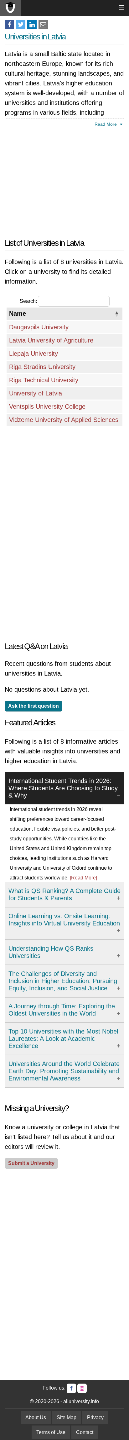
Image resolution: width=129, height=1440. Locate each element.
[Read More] (83, 877)
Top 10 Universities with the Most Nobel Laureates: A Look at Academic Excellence (63, 1038)
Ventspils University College (47, 406)
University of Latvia (35, 393)
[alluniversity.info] (10, 8)
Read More (106, 124)
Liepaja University (33, 353)
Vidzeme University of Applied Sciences (63, 419)
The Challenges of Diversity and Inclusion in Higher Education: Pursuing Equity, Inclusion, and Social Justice (62, 981)
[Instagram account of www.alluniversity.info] (82, 1388)
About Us (35, 1417)
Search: (28, 301)
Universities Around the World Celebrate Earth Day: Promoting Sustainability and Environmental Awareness (64, 1071)
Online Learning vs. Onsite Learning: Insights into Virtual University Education (64, 920)
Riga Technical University (43, 380)
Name (17, 313)
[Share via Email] (43, 24)
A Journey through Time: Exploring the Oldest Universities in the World (61, 1010)
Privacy (95, 1417)
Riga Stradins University (42, 366)
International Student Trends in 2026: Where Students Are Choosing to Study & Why (63, 788)
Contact (84, 1432)
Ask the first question (33, 706)
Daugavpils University (39, 327)
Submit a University (31, 1163)
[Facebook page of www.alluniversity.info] (71, 1388)
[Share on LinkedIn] (32, 24)
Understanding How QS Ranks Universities (50, 952)
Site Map (66, 1417)
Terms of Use (50, 1432)
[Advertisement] (64, 181)
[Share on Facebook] (9, 24)
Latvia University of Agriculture (51, 340)
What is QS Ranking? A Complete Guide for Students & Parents (64, 894)
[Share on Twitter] (20, 24)
